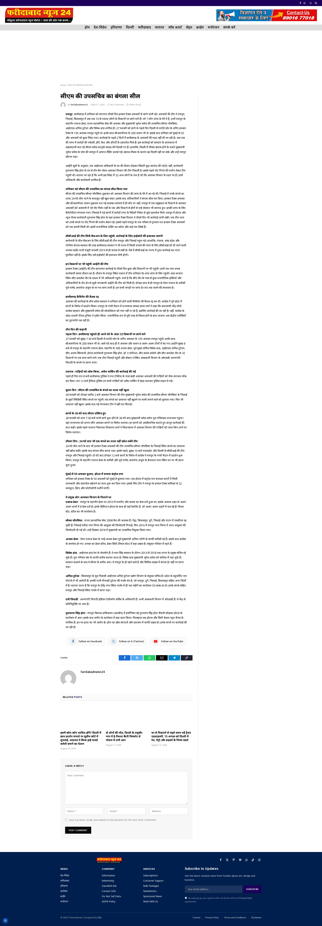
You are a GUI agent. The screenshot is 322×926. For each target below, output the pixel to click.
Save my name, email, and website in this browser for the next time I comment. (112, 819)
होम (87, 27)
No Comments (117, 104)
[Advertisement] (161, 57)
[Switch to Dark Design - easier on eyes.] (311, 3)
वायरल (159, 27)
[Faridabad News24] (39, 15)
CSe (99, 917)
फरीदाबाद (144, 27)
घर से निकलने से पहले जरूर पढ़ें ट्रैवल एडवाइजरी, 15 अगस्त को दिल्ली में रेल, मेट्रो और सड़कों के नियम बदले (171, 736)
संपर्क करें (229, 27)
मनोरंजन (213, 27)
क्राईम (200, 27)
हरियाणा (116, 27)
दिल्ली (130, 27)
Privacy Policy (245, 898)
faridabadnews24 (79, 104)
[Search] (315, 3)
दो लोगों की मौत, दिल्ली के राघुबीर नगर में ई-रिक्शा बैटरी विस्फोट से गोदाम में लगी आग (124, 736)
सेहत (189, 27)
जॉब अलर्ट (175, 27)
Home (63, 85)
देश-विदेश (100, 27)
